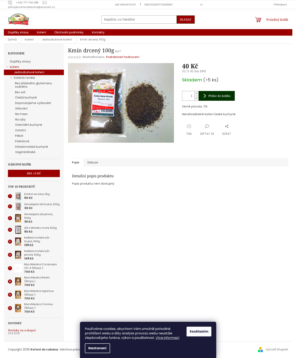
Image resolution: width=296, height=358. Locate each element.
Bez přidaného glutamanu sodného (33, 85)
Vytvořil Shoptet (277, 349)
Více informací (167, 337)
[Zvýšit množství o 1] (196, 93)
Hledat (185, 19)
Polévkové (22, 141)
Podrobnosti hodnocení (122, 57)
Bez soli (20, 92)
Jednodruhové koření (29, 72)
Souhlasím (199, 331)
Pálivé (19, 136)
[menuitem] (18, 32)
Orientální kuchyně (28, 125)
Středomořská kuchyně (31, 147)
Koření (14, 67)
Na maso (21, 114)
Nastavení (97, 348)
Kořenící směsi (24, 78)
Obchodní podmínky (158, 5)
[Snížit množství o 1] (196, 98)
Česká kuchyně (26, 97)
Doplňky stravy (20, 61)
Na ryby (20, 119)
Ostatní (20, 130)
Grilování (21, 108)
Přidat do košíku (219, 96)
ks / (34, 173)
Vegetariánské (25, 152)
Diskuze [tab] (92, 162)
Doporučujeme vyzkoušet (33, 103)
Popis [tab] (75, 162)
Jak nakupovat (125, 5)
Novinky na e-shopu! (22, 330)
